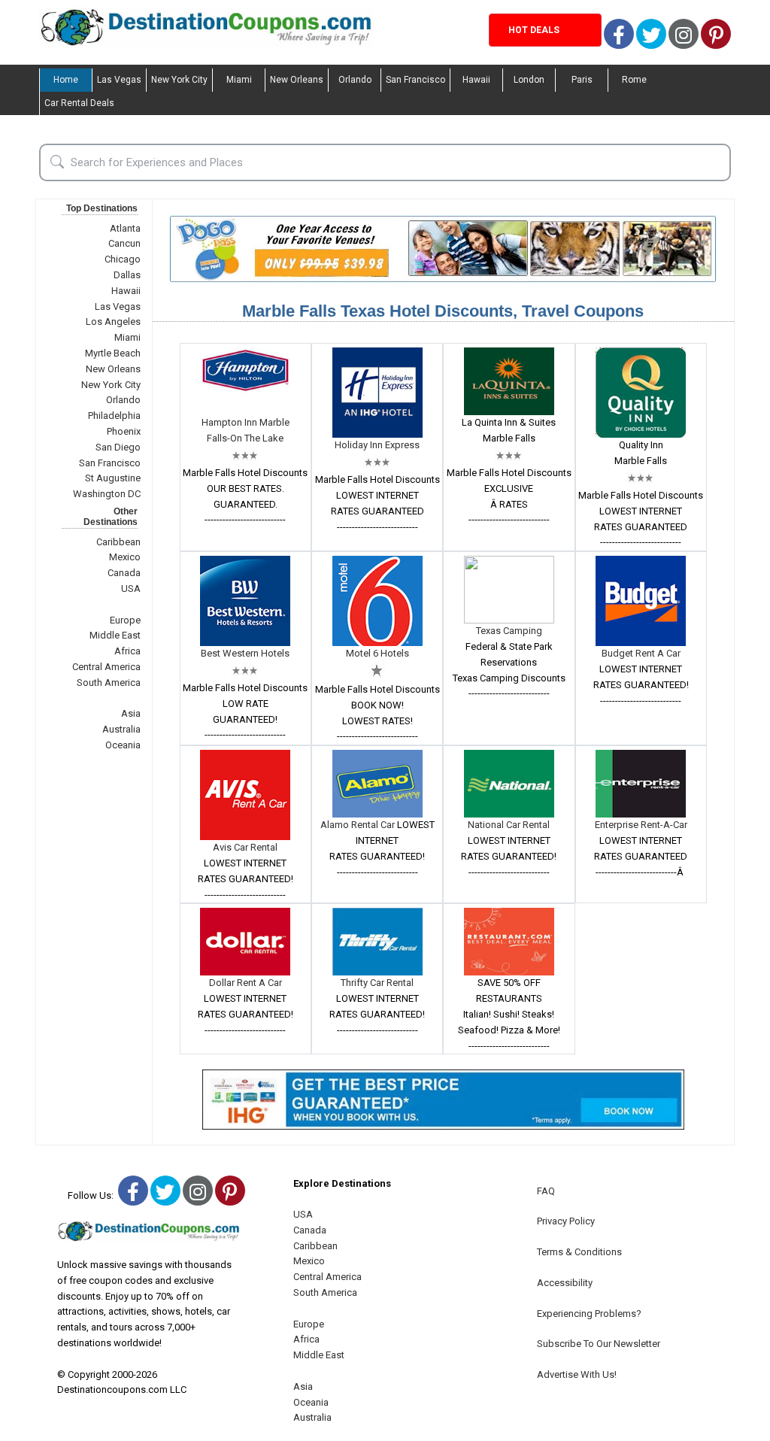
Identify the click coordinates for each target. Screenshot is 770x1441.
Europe (125, 620)
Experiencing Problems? (589, 1313)
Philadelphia (114, 415)
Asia (131, 713)
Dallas (127, 275)
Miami (239, 79)
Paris (582, 79)
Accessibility (565, 1282)
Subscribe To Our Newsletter (598, 1343)
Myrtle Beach (113, 353)
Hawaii (476, 79)
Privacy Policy (566, 1221)
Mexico (125, 557)
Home (65, 79)
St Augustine (113, 478)
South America (109, 682)
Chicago (123, 259)
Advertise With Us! (577, 1374)
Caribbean (118, 542)
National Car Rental (509, 824)
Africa (127, 651)
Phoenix (124, 431)
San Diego (118, 447)
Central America (106, 666)
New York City (179, 79)
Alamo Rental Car (358, 824)
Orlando (354, 79)
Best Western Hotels (245, 653)
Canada (124, 572)
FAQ (546, 1191)
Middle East (115, 635)
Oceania (123, 745)
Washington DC (107, 493)
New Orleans (296, 79)
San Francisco (415, 79)
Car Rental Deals (79, 103)
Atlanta (125, 228)
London (529, 79)
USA (131, 588)
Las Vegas (119, 79)
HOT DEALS (533, 30)
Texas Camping (509, 630)
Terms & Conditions (579, 1251)
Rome (634, 79)
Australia (121, 729)
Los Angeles (113, 321)
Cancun (124, 243)
